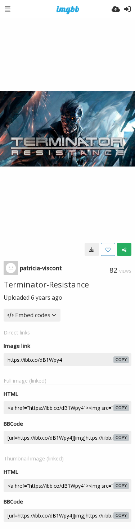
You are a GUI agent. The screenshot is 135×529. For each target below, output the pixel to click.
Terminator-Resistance (46, 284)
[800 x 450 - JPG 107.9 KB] (92, 249)
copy (121, 359)
